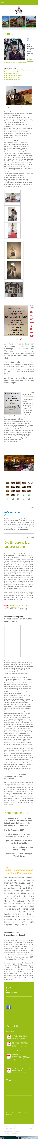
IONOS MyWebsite (9, 1133)
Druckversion (9, 1127)
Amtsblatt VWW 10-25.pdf (19, 1070)
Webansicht (31, 1128)
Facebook (9, 1002)
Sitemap (16, 1127)
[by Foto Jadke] (12, 197)
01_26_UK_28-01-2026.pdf (19, 1036)
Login (32, 1126)
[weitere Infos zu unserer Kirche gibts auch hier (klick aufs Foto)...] (19, 95)
